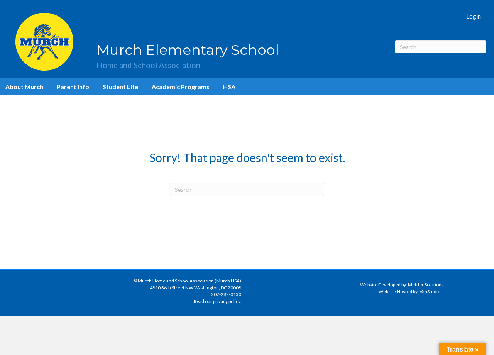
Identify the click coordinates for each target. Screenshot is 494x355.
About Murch (24, 86)
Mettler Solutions (426, 284)
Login (473, 16)
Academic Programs (181, 86)
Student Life (120, 86)
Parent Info (73, 86)
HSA (229, 86)
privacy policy (226, 301)
